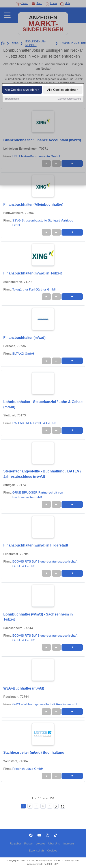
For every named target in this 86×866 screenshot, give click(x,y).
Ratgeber (15, 843)
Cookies (52, 850)
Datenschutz (36, 850)
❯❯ (62, 806)
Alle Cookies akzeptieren (22, 89)
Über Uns (54, 843)
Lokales (40, 843)
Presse (28, 843)
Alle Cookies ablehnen (62, 89)
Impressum (69, 843)
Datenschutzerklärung (69, 98)
